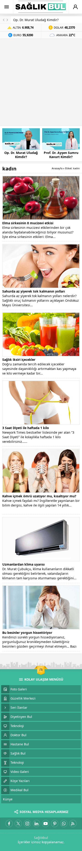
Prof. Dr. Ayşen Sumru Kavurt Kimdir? (61, 155)
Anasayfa (57, 168)
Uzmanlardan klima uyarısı (23, 564)
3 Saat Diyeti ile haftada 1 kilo (25, 428)
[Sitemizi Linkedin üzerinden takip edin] (36, 823)
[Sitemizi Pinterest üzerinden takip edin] (54, 823)
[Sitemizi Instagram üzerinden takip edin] (27, 823)
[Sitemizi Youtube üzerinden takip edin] (45, 823)
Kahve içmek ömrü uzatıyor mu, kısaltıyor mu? (39, 496)
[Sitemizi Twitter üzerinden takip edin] (18, 823)
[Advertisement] (41, 82)
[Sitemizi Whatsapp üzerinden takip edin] (63, 823)
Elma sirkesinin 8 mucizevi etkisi (27, 223)
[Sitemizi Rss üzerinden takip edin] (72, 823)
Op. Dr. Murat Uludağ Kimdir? (36, 20)
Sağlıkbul (41, 837)
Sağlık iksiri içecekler (18, 359)
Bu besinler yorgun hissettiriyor (27, 632)
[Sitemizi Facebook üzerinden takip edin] (9, 823)
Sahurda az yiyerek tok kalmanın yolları (33, 291)
